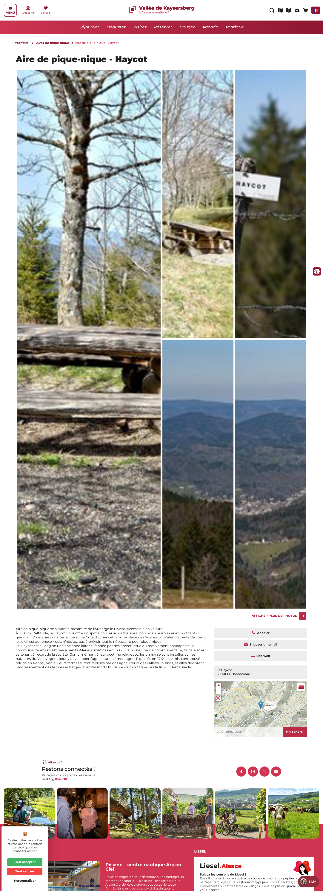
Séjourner (89, 27)
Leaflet (302, 719)
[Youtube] (276, 771)
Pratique (235, 27)
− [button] (218, 690)
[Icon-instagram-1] (253, 771)
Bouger (187, 27)
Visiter (140, 27)
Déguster (116, 27)
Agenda (210, 27)
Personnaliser (25, 880)
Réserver (163, 27)
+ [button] (218, 685)
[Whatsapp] (264, 771)
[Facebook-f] (241, 771)
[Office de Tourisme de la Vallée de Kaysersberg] (198, 204)
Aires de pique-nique (52, 43)
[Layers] (301, 687)
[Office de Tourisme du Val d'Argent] (270, 204)
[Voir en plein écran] (218, 698)
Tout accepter (25, 862)
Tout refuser (24, 871)
